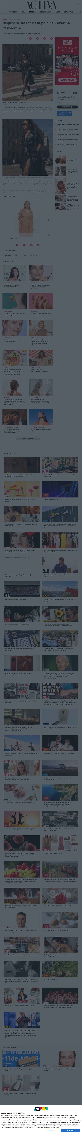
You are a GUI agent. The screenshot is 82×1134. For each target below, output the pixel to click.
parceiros (15, 1115)
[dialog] (41, 1119)
